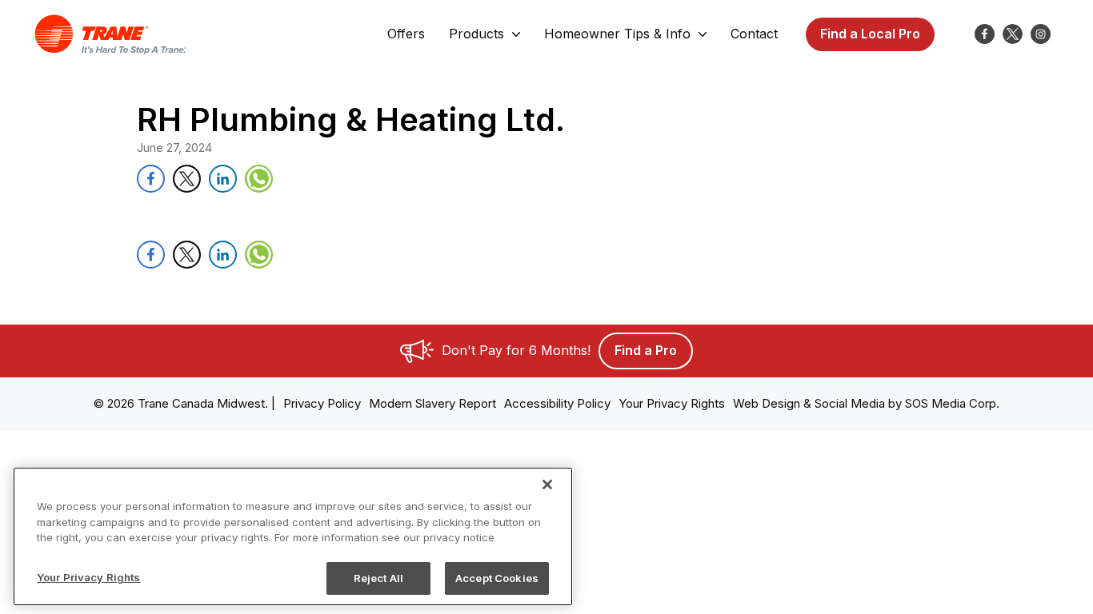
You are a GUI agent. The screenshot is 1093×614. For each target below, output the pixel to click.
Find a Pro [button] (646, 350)
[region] (293, 536)
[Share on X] (187, 179)
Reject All (378, 577)
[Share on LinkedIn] (223, 179)
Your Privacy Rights (88, 576)
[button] (406, 34)
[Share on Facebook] (151, 179)
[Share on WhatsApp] (259, 179)
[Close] (547, 484)
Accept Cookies (496, 577)
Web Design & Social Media (809, 403)
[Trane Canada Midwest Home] (110, 34)
